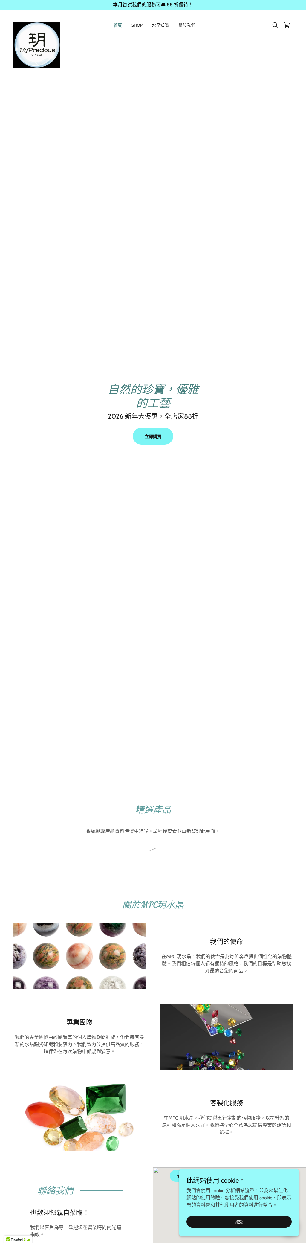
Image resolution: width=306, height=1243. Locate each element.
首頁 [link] (118, 25)
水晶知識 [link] (160, 25)
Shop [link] (137, 25)
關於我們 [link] (186, 25)
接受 (239, 1222)
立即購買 (153, 436)
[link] (36, 24)
